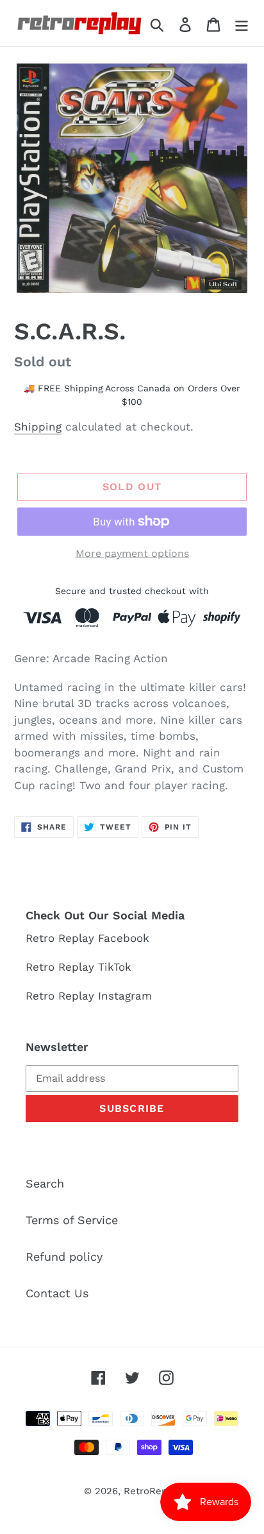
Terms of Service (72, 1220)
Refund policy (64, 1256)
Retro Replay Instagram (89, 995)
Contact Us (57, 1293)
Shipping (38, 426)
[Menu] (241, 23)
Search (45, 1183)
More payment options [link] (132, 553)
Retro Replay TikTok (78, 966)
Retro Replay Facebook (87, 938)
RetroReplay (152, 1491)
